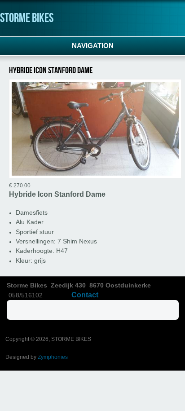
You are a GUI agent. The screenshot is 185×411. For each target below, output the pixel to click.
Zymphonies (53, 357)
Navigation (93, 45)
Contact (84, 295)
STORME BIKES (26, 18)
